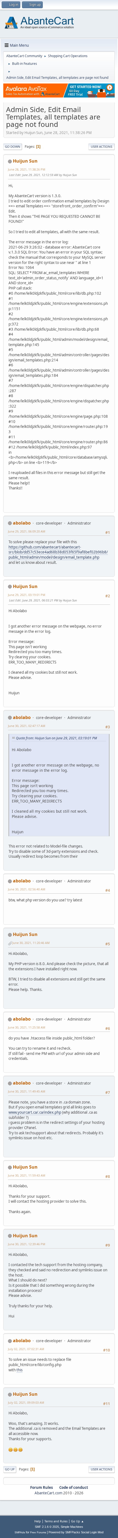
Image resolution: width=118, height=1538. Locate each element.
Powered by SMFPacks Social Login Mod (76, 1532)
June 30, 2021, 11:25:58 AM (26, 1027)
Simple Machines (72, 1526)
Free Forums (38, 1532)
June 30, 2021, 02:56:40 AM (26, 889)
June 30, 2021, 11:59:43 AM (26, 1175)
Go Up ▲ (77, 1521)
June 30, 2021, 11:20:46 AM (31, 943)
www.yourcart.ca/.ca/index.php (35, 1112)
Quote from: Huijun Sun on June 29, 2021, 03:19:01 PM (56, 738)
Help (37, 1521)
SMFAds (20, 1532)
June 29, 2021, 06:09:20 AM (26, 531)
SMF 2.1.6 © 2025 (47, 1526)
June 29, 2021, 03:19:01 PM (26, 595)
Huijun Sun (25, 161)
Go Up (10, 1469)
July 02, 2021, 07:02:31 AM (26, 1349)
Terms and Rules (56, 1521)
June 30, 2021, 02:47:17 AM (26, 726)
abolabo (22, 523)
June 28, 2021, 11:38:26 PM (26, 169)
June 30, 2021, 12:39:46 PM (26, 1244)
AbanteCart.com (48, 1492)
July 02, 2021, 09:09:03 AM (26, 1402)
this (19, 1369)
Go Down (12, 146)
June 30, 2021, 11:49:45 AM (26, 1091)
